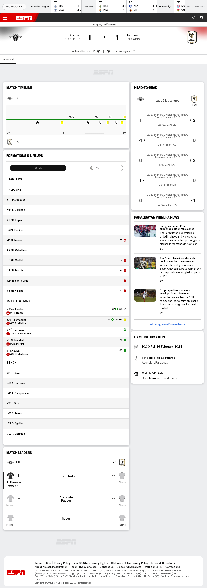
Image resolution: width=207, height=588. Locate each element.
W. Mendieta (18, 340)
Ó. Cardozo (17, 330)
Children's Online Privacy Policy (129, 563)
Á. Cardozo (18, 383)
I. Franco (17, 240)
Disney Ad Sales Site (129, 567)
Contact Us (107, 567)
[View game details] (167, 120)
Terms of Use (43, 563)
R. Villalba (17, 290)
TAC (17, 142)
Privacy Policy (62, 563)
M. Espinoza (19, 220)
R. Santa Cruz (20, 280)
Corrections (172, 567)
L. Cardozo (18, 210)
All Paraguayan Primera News (167, 324)
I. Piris (15, 403)
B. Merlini (17, 260)
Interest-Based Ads (163, 563)
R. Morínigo (18, 433)
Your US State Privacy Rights (91, 563)
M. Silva (16, 189)
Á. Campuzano (20, 393)
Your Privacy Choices (84, 567)
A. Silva (15, 350)
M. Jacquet (18, 199)
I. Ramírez (18, 230)
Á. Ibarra (17, 413)
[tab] (38, 168)
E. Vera (16, 373)
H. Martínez (19, 270)
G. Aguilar (17, 423)
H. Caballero (19, 250)
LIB (16, 98)
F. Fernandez (19, 320)
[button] (194, 17)
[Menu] (5, 17)
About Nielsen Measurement (52, 567)
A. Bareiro (18, 309)
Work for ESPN (153, 567)
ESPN (24, 17)
